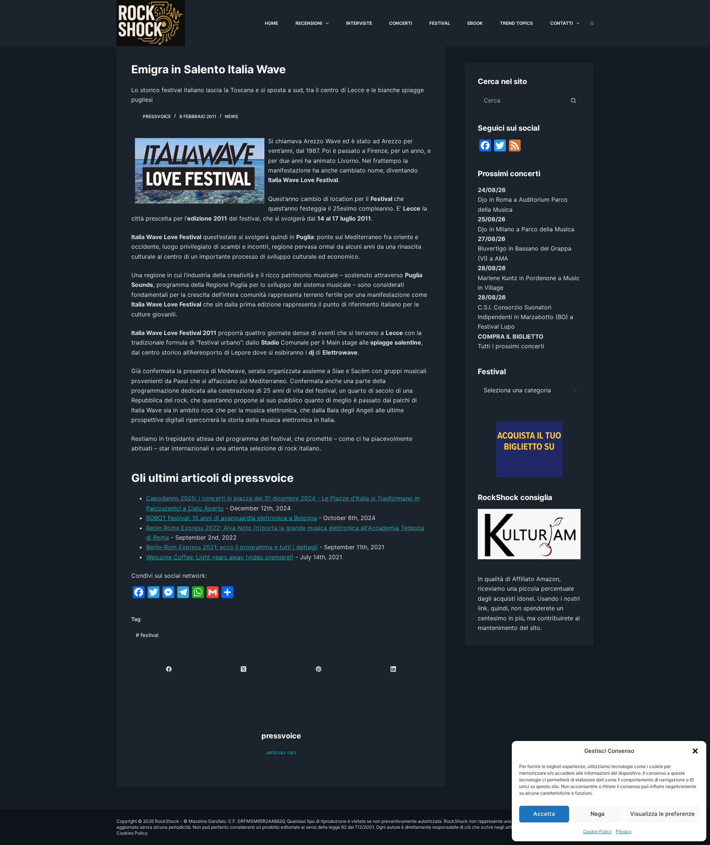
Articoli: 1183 (281, 752)
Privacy (624, 831)
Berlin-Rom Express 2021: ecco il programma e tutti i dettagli (232, 547)
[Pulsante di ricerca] (573, 100)
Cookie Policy (597, 831)
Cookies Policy (132, 833)
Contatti (561, 23)
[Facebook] (169, 669)
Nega (598, 813)
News (231, 116)
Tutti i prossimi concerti (511, 346)
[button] (695, 751)
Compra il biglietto (511, 336)
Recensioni (308, 23)
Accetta (544, 813)
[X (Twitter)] (243, 669)
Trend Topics (516, 23)
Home (271, 23)
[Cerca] (592, 23)
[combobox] (522, 100)
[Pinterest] (318, 669)
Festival (439, 23)
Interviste (359, 23)
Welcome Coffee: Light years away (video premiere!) (220, 557)
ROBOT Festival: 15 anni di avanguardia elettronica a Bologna (231, 518)
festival (147, 635)
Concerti (400, 23)
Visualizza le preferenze (662, 813)
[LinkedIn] (393, 669)
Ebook (475, 23)
